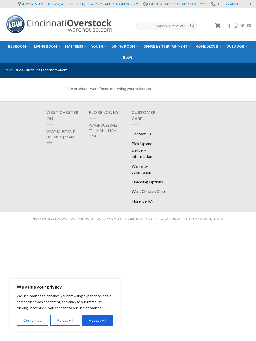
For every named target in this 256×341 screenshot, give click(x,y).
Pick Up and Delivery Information (142, 150)
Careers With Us (138, 218)
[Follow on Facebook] (230, 26)
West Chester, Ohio (148, 191)
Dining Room (124, 46)
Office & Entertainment (166, 46)
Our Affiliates (109, 218)
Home (8, 70)
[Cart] (217, 25)
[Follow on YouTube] (249, 26)
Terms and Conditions (203, 218)
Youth (97, 46)
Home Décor (207, 46)
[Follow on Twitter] (242, 26)
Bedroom (17, 46)
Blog (127, 57)
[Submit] (192, 26)
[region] (65, 305)
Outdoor (235, 46)
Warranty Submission (141, 169)
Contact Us (141, 133)
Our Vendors (82, 218)
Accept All (97, 320)
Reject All (65, 320)
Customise (33, 320)
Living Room (45, 46)
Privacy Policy (168, 218)
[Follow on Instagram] (236, 26)
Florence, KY (143, 201)
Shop (19, 70)
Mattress (74, 46)
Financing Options (147, 181)
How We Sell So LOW (50, 218)
